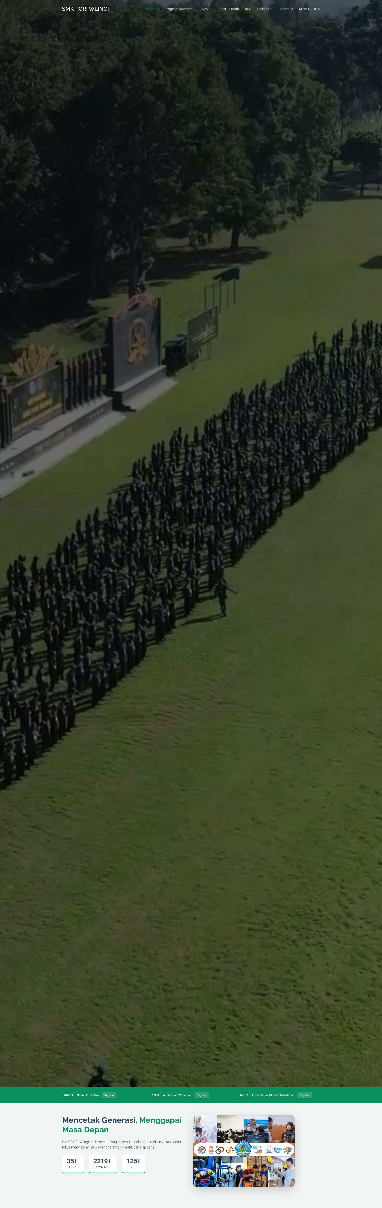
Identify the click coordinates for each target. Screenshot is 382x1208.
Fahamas (286, 9)
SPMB (206, 9)
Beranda (152, 9)
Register (109, 1095)
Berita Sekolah (227, 9)
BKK (248, 9)
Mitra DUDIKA (309, 9)
